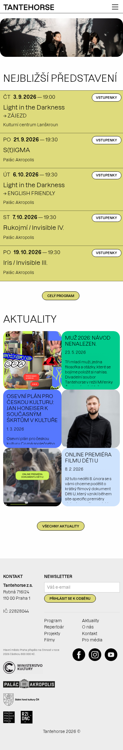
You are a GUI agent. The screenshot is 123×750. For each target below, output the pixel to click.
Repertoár (54, 627)
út (6, 174)
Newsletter (58, 576)
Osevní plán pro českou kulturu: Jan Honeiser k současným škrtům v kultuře (32, 408)
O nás (88, 627)
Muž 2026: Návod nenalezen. (87, 341)
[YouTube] (112, 659)
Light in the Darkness (34, 107)
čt (6, 97)
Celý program (60, 296)
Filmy (49, 640)
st (6, 217)
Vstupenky (106, 97)
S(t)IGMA (16, 149)
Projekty (52, 633)
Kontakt (89, 633)
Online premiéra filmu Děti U (88, 457)
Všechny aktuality (60, 526)
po (7, 139)
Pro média (92, 640)
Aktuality (90, 620)
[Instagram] (96, 659)
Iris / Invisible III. (25, 262)
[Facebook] (80, 659)
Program (53, 620)
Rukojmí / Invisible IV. (33, 227)
